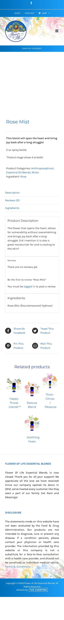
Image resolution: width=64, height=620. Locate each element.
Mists (35, 172)
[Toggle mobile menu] (57, 31)
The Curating (38, 590)
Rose (23, 176)
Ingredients (12, 208)
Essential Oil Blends (18, 172)
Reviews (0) (12, 200)
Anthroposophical (42, 168)
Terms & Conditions (17, 566)
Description (12, 192)
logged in (29, 286)
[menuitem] (17, 13)
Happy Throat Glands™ (15, 403)
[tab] (32, 193)
